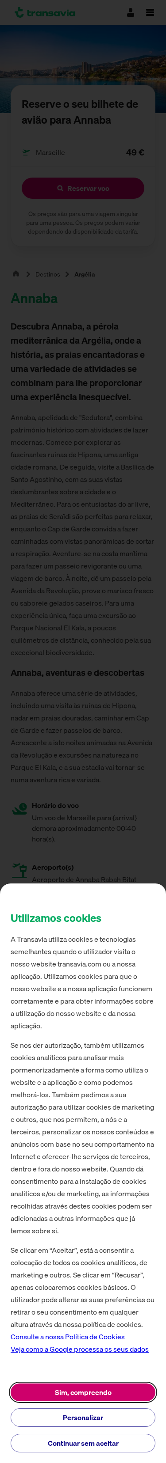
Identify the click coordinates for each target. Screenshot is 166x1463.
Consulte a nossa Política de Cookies (68, 1336)
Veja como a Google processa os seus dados (80, 1349)
